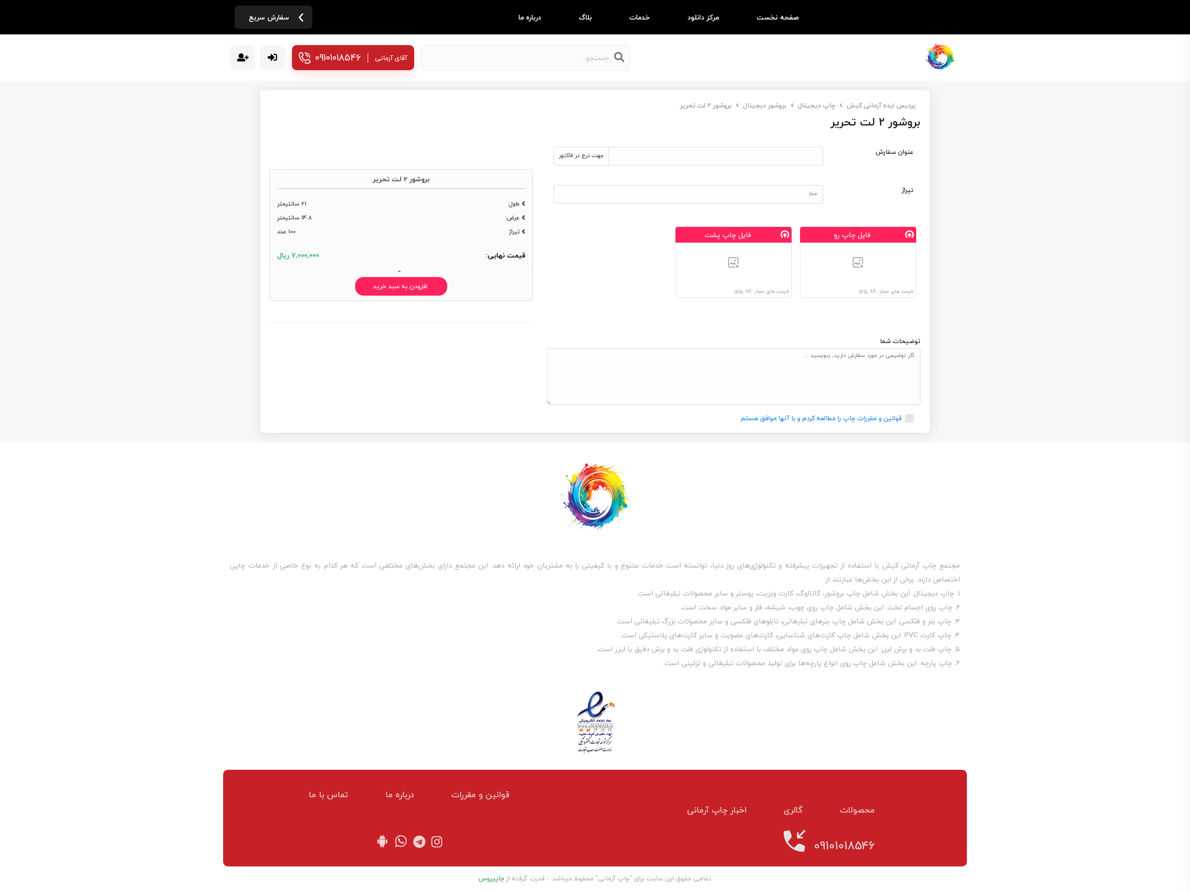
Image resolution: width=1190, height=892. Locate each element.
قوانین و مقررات (480, 794)
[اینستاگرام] (435, 842)
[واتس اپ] (401, 842)
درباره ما (529, 17)
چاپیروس (491, 878)
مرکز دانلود (703, 17)
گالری (793, 810)
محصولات (857, 810)
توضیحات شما (900, 341)
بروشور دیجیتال (765, 105)
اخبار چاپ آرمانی (717, 810)
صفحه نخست (778, 17)
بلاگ (585, 17)
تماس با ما (328, 794)
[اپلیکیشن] (384, 842)
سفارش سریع (269, 17)
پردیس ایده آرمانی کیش (881, 105)
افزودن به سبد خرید (401, 286)
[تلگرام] (417, 842)
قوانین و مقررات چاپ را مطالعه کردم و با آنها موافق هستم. (821, 418)
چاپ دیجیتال (816, 105)
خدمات (639, 17)
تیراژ (907, 190)
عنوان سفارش (894, 152)
